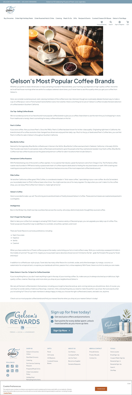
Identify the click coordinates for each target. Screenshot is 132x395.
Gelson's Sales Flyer (11, 2)
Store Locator (114, 352)
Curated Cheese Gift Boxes (101, 18)
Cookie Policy (8, 393)
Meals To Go (67, 18)
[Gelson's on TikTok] (12, 366)
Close (129, 383)
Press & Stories (94, 352)
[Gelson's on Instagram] (17, 366)
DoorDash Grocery (32, 357)
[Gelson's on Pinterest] (8, 375)
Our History (71, 352)
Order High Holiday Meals (24, 18)
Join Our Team (72, 358)
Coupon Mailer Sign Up (117, 358)
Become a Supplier (74, 361)
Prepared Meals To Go (33, 369)
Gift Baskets (51, 358)
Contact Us (92, 358)
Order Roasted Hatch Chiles (44, 18)
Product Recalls (94, 355)
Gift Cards (50, 355)
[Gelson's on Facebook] (8, 366)
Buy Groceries (9, 18)
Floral (49, 352)
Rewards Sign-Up (115, 364)
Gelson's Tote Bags (119, 18)
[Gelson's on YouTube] (17, 371)
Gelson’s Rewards (29, 2)
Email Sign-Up (114, 355)
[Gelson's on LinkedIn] (12, 370)
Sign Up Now (60, 330)
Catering (59, 18)
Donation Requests (74, 364)
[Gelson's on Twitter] (8, 370)
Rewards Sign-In (115, 361)
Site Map (113, 370)
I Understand (101, 389)
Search (112, 367)
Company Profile (73, 355)
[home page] (10, 10)
